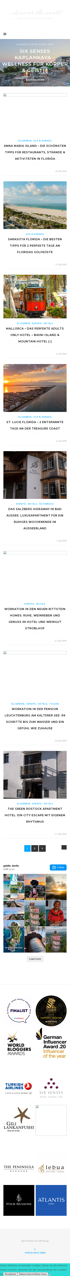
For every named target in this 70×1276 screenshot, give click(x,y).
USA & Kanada (42, 140)
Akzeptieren (10, 1274)
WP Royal (43, 1240)
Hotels (42, 44)
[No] (49, 1274)
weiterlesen (35, 79)
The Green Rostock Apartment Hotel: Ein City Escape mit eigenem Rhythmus (35, 815)
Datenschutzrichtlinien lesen (33, 1274)
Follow (60, 867)
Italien (54, 703)
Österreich (46, 503)
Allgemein (22, 44)
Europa (33, 44)
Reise (50, 44)
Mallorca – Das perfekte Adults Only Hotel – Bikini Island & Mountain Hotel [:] (35, 335)
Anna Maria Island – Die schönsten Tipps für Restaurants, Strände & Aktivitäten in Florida (35, 152)
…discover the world (35, 12)
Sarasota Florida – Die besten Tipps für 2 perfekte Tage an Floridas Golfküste (35, 246)
